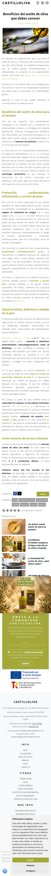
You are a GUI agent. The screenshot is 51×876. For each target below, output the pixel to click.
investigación (20, 215)
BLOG (25, 763)
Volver (43, 494)
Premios (34, 504)
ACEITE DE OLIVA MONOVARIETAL (25, 792)
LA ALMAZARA (25, 753)
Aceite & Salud (42, 500)
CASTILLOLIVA (16, 2)
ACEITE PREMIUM (25, 785)
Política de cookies (9, 860)
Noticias (42, 504)
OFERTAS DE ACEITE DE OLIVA (26, 799)
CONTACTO (25, 767)
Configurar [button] (30, 871)
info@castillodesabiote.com (32, 730)
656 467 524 (33, 726)
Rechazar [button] (31, 865)
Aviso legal (6, 857)
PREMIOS (25, 760)
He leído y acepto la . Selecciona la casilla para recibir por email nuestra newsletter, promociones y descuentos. (25, 655)
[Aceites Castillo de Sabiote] (25, 594)
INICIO (25, 750)
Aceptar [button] (30, 860)
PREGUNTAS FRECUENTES (25, 810)
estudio (36, 153)
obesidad (20, 300)
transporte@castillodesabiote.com (25, 736)
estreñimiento (22, 406)
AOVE (15, 500)
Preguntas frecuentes (26, 500)
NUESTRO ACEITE (26, 757)
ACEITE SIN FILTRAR (25, 789)
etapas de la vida (33, 75)
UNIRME (25, 663)
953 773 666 (37, 723)
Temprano (24, 504)
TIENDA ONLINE (25, 778)
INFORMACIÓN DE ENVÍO (25, 814)
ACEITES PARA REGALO (25, 795)
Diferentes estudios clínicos (16, 337)
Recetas (15, 504)
